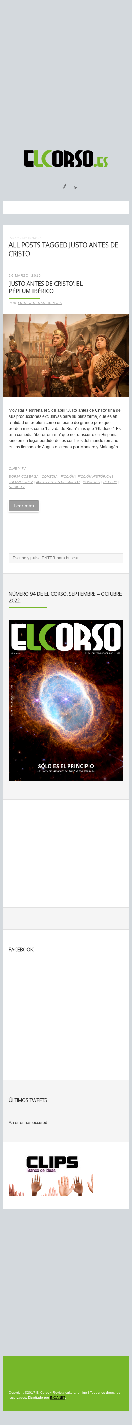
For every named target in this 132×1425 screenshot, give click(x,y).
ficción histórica (94, 476)
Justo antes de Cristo (58, 482)
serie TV (17, 487)
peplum (110, 482)
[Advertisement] (66, 72)
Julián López (21, 482)
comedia (50, 476)
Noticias (30, 238)
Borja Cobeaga (24, 476)
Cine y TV (17, 468)
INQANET (57, 1397)
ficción (67, 476)
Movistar (91, 482)
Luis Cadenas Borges (40, 303)
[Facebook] (60, 184)
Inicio (14, 238)
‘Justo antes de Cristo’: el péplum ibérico (46, 287)
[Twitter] (73, 184)
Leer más (24, 505)
